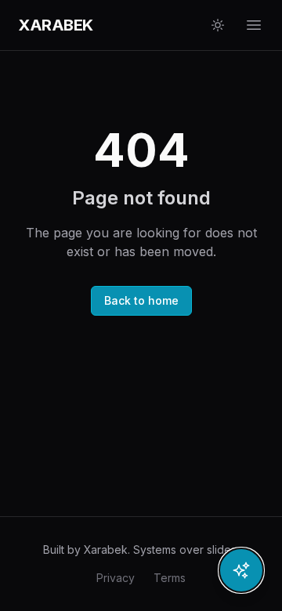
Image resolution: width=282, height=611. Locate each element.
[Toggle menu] (253, 25)
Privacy (115, 577)
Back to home (141, 300)
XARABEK (56, 25)
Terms (170, 577)
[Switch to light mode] (218, 25)
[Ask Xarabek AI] (241, 570)
